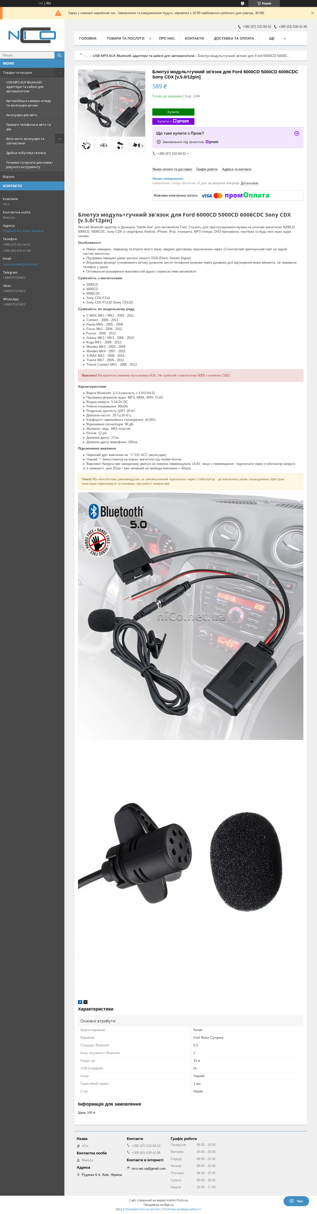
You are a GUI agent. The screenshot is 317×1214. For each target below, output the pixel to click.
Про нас (167, 38)
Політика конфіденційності (182, 1209)
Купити (173, 112)
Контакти (194, 38)
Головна (88, 38)
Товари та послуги (17, 72)
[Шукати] (59, 55)
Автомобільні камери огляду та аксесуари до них (28, 103)
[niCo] (32, 35)
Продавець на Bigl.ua (159, 1205)
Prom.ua (182, 1200)
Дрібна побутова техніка (26, 153)
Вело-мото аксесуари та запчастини (25, 140)
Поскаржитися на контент (143, 1209)
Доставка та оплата (234, 38)
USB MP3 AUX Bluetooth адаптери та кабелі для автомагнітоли (24, 86)
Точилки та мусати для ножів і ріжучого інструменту (29, 164)
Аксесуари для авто (21, 115)
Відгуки (8, 176)
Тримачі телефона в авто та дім (28, 126)
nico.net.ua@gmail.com (20, 264)
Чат (300, 1201)
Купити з (165, 121)
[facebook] (80, 1003)
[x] (85, 1003)
